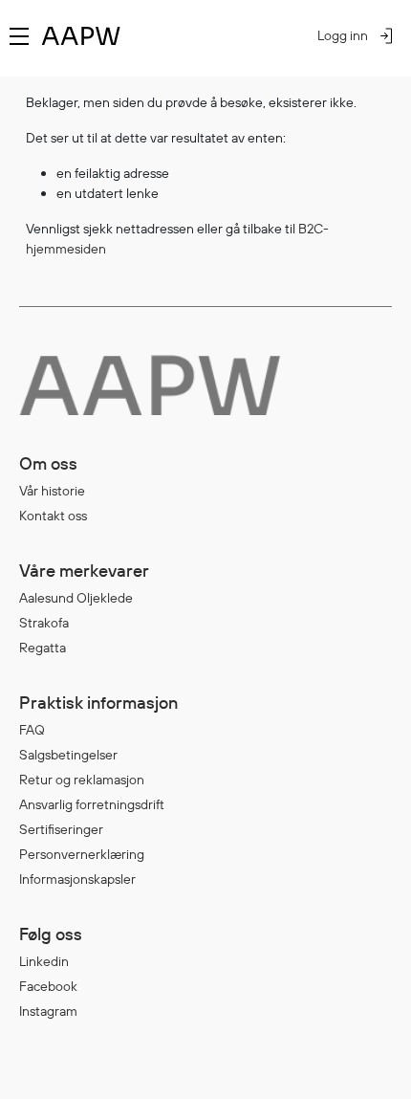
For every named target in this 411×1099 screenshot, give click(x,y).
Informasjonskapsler (77, 879)
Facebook (48, 986)
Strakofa (44, 622)
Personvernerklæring (81, 854)
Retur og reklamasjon (81, 779)
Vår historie (52, 490)
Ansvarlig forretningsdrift (91, 804)
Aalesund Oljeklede (76, 597)
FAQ (32, 729)
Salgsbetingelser (68, 754)
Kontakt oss (53, 515)
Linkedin (44, 961)
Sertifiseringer (61, 829)
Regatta (42, 647)
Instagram (48, 1011)
